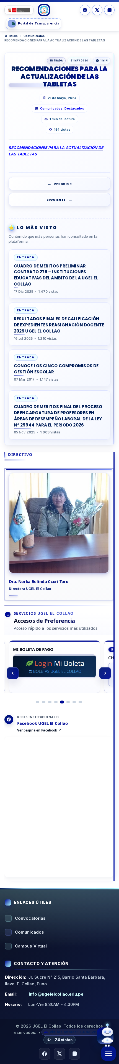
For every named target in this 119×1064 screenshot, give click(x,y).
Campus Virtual (31, 946)
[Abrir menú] (108, 1053)
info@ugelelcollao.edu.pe (56, 994)
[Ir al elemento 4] (56, 702)
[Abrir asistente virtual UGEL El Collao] (105, 1034)
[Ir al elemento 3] (49, 702)
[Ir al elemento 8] (80, 702)
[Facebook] (85, 10)
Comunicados (34, 36)
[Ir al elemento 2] (43, 702)
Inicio (13, 36)
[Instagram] (109, 10)
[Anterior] (13, 673)
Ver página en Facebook (37, 730)
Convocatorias (30, 918)
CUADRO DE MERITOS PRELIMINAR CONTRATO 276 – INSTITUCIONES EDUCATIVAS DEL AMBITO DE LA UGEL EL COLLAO (56, 275)
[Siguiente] (105, 673)
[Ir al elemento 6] (68, 701)
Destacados (74, 108)
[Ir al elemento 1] (37, 702)
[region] (58, 673)
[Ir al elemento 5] (62, 702)
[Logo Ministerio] (18, 10)
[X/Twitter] (97, 10)
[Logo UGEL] (44, 10)
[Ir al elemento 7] (74, 702)
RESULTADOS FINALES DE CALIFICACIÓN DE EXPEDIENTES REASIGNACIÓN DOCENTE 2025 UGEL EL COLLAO (59, 325)
